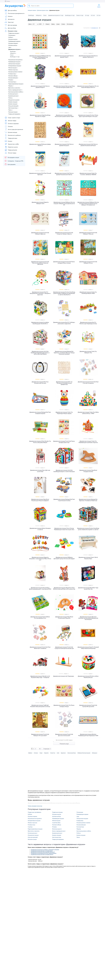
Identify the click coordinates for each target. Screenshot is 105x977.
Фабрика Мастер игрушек (84, 753)
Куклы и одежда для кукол (15, 90)
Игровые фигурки (13, 77)
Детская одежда (12, 25)
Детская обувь (12, 28)
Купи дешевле (11, 164)
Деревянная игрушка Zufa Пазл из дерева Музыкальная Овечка (64, 174)
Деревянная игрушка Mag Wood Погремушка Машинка (64, 617)
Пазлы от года (79, 15)
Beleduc (30, 753)
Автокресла (11, 19)
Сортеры (30, 827)
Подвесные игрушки (14, 33)
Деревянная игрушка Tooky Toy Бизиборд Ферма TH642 (88, 292)
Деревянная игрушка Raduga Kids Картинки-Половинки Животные (88, 500)
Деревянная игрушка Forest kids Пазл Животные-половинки (40, 647)
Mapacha (46, 753)
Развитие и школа (13, 147)
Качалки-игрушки (13, 102)
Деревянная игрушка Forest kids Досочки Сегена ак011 (64, 735)
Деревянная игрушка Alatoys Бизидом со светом (40, 529)
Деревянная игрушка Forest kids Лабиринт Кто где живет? (40, 735)
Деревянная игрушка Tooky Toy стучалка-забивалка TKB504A (88, 174)
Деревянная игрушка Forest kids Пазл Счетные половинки (88, 382)
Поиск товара (29, 6)
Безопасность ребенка (14, 135)
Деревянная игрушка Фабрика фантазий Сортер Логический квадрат (64, 558)
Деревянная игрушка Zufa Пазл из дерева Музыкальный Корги (88, 145)
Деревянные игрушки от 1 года (55, 15)
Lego (10, 47)
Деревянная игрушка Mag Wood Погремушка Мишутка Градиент (40, 500)
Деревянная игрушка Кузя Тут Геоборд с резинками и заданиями (64, 323)
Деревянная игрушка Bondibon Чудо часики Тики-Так (88, 588)
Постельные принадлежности (16, 13)
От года (87, 15)
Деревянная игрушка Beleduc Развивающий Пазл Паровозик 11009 (88, 735)
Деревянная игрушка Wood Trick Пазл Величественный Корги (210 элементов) (64, 588)
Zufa (58, 753)
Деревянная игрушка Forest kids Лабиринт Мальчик (88, 233)
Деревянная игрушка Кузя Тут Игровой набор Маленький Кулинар (88, 647)
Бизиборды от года (15, 56)
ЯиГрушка (94, 753)
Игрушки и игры (12, 31)
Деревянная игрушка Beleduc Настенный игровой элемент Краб (64, 115)
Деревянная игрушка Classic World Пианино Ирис (88, 558)
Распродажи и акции (13, 157)
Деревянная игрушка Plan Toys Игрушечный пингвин (40, 382)
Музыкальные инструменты (15, 59)
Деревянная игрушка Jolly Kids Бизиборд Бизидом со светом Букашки (64, 471)
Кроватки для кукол (13, 96)
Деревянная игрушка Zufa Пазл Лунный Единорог (40, 174)
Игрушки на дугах (13, 39)
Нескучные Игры (72, 753)
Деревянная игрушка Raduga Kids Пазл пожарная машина (40, 413)
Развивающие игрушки (14, 61)
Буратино (63, 753)
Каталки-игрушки (13, 104)
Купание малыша (12, 132)
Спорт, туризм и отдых (14, 117)
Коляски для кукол (13, 94)
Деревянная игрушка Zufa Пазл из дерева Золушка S (64, 145)
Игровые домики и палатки (15, 71)
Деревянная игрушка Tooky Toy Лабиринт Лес (88, 352)
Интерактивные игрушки (14, 65)
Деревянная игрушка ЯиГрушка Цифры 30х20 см (40, 145)
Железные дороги (57, 829)
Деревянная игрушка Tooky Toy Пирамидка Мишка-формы (64, 413)
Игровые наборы (13, 75)
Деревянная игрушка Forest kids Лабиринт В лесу (88, 262)
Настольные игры (13, 108)
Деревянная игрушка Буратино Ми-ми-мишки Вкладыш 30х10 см (88, 86)
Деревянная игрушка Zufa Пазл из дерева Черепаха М (88, 56)
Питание (10, 126)
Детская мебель (12, 10)
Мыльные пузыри (13, 112)
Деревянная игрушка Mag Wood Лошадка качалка (88, 471)
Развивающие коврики (14, 41)
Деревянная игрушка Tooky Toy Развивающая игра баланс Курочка (88, 442)
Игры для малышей (13, 106)
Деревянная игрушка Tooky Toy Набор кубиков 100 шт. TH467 (88, 413)
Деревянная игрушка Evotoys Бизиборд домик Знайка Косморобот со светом (88, 529)
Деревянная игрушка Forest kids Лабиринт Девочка (40, 233)
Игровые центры (13, 45)
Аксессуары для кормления (15, 129)
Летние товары (12, 153)
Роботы (10, 98)
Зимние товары (12, 120)
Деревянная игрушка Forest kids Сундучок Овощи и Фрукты (64, 233)
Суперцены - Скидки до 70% (15, 161)
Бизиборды (13, 51)
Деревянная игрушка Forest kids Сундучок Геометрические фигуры (64, 647)
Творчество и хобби (13, 144)
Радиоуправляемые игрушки (16, 83)
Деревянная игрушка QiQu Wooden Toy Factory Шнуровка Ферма (40, 442)
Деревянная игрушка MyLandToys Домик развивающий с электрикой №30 (40, 588)
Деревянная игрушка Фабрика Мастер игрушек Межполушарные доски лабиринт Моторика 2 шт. (88, 204)
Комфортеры (80, 820)
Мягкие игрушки (13, 67)
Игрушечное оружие (14, 100)
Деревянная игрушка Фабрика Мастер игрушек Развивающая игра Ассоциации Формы (40, 57)
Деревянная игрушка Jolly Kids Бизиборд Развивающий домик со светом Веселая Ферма (40, 353)
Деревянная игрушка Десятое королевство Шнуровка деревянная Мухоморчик (88, 618)
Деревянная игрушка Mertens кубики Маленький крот (88, 676)
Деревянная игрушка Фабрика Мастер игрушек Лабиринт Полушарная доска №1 (64, 204)
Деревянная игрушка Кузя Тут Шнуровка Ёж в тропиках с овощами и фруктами (40, 293)
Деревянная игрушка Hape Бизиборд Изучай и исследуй (40, 115)
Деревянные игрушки (14, 49)
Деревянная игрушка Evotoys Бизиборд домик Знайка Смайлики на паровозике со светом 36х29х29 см (64, 293)
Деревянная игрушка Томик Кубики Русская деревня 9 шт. (40, 617)
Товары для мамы (12, 138)
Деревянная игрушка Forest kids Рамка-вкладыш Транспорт (64, 442)
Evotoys (36, 753)
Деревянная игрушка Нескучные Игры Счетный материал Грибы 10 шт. (64, 86)
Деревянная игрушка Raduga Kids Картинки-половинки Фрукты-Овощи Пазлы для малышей (64, 353)
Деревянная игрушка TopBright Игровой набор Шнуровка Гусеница (40, 706)
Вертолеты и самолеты (14, 88)
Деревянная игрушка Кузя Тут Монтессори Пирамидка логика (88, 323)
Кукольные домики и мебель (15, 92)
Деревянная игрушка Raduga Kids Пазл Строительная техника (64, 500)
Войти (98, 7)
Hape (41, 753)
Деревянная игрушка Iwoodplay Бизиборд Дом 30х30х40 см (40, 323)
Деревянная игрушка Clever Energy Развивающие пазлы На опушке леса (64, 529)
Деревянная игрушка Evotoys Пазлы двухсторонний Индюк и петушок (88, 115)
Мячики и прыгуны (13, 69)
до (37, 24)
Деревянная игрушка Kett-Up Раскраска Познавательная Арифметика (64, 383)
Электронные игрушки (14, 63)
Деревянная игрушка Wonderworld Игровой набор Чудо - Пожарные (40, 676)
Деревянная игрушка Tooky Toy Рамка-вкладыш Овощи (64, 706)
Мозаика (10, 79)
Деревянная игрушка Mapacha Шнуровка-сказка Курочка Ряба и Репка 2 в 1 (40, 559)
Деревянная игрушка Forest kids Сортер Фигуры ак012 (88, 706)
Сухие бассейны (56, 822)
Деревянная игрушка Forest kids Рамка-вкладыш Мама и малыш (64, 262)
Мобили (10, 37)
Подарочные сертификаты (34, 812)
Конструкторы (12, 81)
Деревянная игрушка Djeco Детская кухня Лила (40, 471)
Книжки (10, 141)
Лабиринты (13, 53)
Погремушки (12, 35)
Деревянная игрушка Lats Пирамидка (63, 676)
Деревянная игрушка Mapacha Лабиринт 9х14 (40, 203)
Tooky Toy (52, 753)
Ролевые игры (12, 73)
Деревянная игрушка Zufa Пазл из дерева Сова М (64, 56)
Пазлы (12, 55)
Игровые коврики (13, 43)
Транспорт (11, 22)
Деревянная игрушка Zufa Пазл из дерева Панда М (40, 86)
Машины (11, 85)
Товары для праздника (14, 114)
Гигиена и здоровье (13, 123)
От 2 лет (93, 15)
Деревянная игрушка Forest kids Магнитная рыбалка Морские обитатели (40, 263)
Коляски (10, 16)
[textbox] (50, 6)
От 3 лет (99, 15)
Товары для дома (12, 150)
